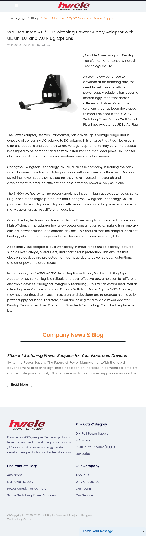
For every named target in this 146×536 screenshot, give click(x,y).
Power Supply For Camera (27, 488)
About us (82, 475)
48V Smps (14, 475)
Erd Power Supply (20, 482)
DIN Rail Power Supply (92, 433)
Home (20, 18)
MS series (83, 440)
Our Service (84, 495)
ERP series (83, 453)
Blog (34, 18)
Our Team (83, 488)
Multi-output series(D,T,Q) (95, 447)
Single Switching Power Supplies (31, 495)
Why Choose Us (87, 481)
